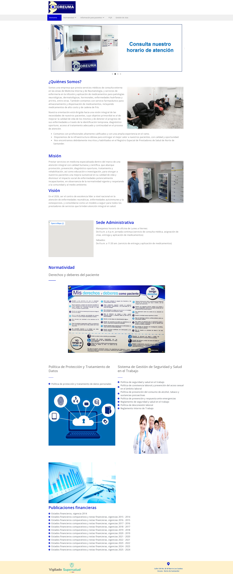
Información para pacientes (91, 17)
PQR (110, 17)
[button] (48, 48)
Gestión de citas (122, 17)
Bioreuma (53, 17)
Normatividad (68, 17)
